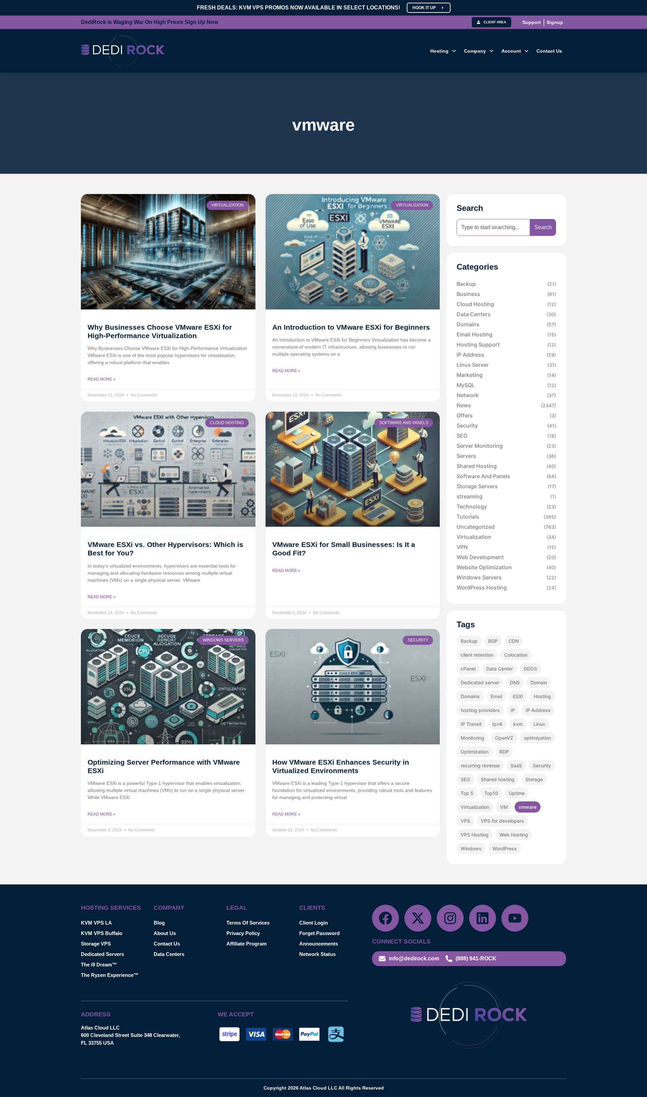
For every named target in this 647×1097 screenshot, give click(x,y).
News (506, 405)
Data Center (499, 668)
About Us (165, 933)
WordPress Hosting (506, 587)
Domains (506, 324)
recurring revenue (480, 765)
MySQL (506, 385)
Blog (159, 923)
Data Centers (506, 314)
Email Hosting (506, 334)
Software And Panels (506, 476)
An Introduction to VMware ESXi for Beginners (351, 327)
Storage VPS (96, 944)
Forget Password (319, 933)
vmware (527, 807)
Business (506, 294)
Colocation (515, 655)
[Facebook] (385, 918)
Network (506, 395)
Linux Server (506, 364)
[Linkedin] (482, 918)
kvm (518, 724)
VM (504, 807)
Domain (538, 682)
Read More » (102, 379)
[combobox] (493, 227)
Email (496, 696)
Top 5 (467, 793)
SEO (506, 435)
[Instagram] (450, 918)
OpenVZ (504, 738)
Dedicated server (480, 682)
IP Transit (471, 724)
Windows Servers (506, 577)
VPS (465, 821)
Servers (506, 455)
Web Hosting (513, 835)
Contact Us (549, 51)
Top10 (491, 793)
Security (506, 425)
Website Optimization (506, 567)
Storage (534, 779)
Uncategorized (506, 526)
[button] (443, 51)
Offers (506, 415)
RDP (504, 752)
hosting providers (480, 710)
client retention (477, 655)
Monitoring (472, 738)
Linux (539, 724)
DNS (515, 682)
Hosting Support (506, 344)
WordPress (504, 848)
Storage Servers (506, 486)
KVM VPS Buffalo (101, 933)
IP (513, 710)
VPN (506, 547)
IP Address (506, 354)
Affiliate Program (246, 944)
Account (511, 51)
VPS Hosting (475, 835)
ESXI (518, 696)
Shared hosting (498, 779)
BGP (493, 641)
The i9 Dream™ (99, 964)
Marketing (506, 375)
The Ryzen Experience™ (109, 975)
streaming (506, 496)
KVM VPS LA (96, 923)
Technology (506, 506)
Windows (471, 848)
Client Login (313, 923)
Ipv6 (497, 724)
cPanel (468, 668)
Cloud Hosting (506, 304)
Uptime (517, 793)
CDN (514, 641)
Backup (506, 283)
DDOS (530, 668)
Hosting (439, 51)
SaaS (516, 765)
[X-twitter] (417, 918)
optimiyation (537, 738)
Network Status (317, 954)
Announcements (318, 944)
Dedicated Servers (102, 954)
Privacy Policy (243, 933)
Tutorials (506, 516)
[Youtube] (514, 918)
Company (475, 51)
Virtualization (506, 536)
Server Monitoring (506, 445)
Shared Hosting (506, 466)
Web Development (506, 557)
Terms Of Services (248, 923)
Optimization (475, 752)
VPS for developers (502, 821)
